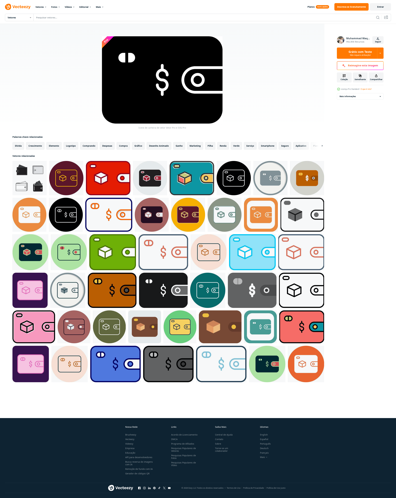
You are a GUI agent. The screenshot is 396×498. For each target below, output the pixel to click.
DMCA (174, 439)
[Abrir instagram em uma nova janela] (144, 488)
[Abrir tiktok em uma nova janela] (159, 488)
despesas (107, 145)
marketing (195, 145)
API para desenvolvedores (138, 457)
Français (264, 452)
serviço (250, 145)
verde (236, 145)
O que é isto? (366, 89)
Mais (98, 6)
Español (264, 439)
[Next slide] (319, 146)
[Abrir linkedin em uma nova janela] (149, 488)
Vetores (39, 6)
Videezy (129, 443)
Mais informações (348, 96)
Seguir (378, 41)
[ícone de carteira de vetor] (66, 178)
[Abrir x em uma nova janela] (164, 488)
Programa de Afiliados (182, 443)
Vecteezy (129, 439)
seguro (285, 145)
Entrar (380, 6)
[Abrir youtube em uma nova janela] (169, 488)
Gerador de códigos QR (137, 473)
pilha (210, 145)
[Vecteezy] (17, 7)
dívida (18, 145)
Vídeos (68, 6)
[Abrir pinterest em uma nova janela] (154, 488)
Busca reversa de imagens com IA (139, 463)
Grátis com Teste (360, 53)
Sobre (218, 443)
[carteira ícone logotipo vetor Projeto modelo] (29, 178)
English (264, 434)
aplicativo (301, 145)
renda (223, 145)
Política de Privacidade (253, 487)
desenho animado (159, 145)
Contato (219, 439)
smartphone (267, 145)
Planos (311, 6)
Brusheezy (130, 434)
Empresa (129, 448)
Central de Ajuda (224, 434)
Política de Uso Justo (276, 487)
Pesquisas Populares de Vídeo (183, 464)
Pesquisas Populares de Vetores (183, 449)
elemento (54, 145)
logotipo (71, 145)
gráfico (138, 145)
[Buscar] (378, 17)
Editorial (83, 6)
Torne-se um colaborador (221, 449)
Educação (130, 452)
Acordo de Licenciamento (184, 434)
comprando (89, 145)
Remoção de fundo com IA (139, 468)
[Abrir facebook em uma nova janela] (139, 488)
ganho (179, 145)
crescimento (35, 145)
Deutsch (264, 448)
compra (123, 145)
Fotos (54, 6)
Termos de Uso (234, 487)
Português (265, 443)
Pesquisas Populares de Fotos (183, 457)
